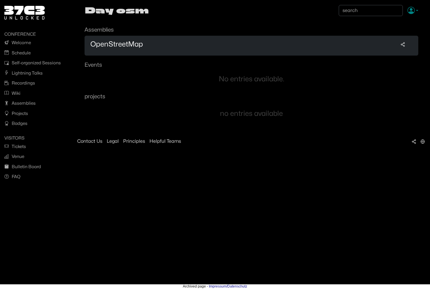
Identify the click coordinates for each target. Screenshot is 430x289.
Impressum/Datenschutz (228, 286)
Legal (113, 141)
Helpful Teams (165, 141)
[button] (412, 10)
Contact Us (89, 141)
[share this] (403, 44)
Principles (134, 141)
